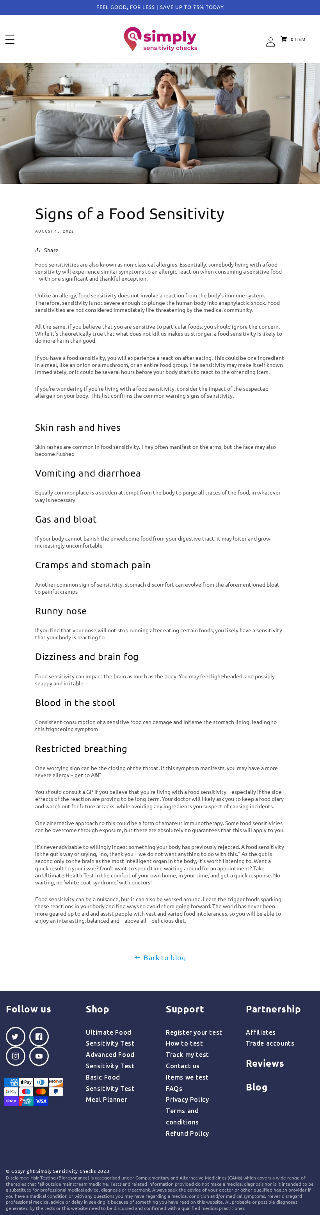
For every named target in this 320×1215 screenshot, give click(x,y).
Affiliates (261, 1032)
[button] (10, 39)
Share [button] (51, 249)
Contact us (183, 1065)
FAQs (174, 1088)
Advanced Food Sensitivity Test (110, 1060)
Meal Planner (106, 1099)
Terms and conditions (182, 1116)
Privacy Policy (187, 1099)
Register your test (194, 1032)
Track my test (187, 1054)
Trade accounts (270, 1043)
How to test (184, 1043)
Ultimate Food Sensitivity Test (110, 1038)
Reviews (265, 1063)
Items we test (187, 1077)
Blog (256, 1087)
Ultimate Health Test (68, 875)
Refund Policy (187, 1133)
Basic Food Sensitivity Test (110, 1083)
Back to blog (165, 957)
